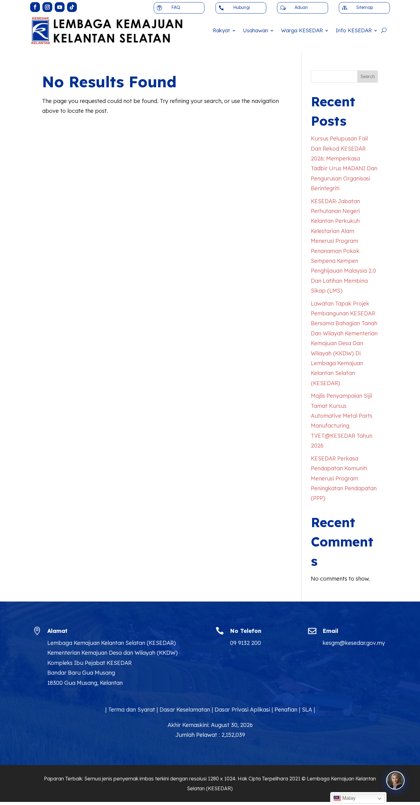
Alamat (57, 630)
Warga (302, 30)
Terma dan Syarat (131, 709)
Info (354, 30)
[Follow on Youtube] (60, 7)
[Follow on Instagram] (47, 7)
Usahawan (255, 30)
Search (368, 76)
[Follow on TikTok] (72, 7)
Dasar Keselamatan (185, 709)
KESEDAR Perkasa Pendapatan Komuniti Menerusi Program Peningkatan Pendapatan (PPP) (344, 478)
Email (330, 630)
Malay (348, 798)
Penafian (286, 709)
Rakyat (221, 30)
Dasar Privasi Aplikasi (242, 709)
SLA (307, 709)
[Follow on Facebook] (35, 7)
